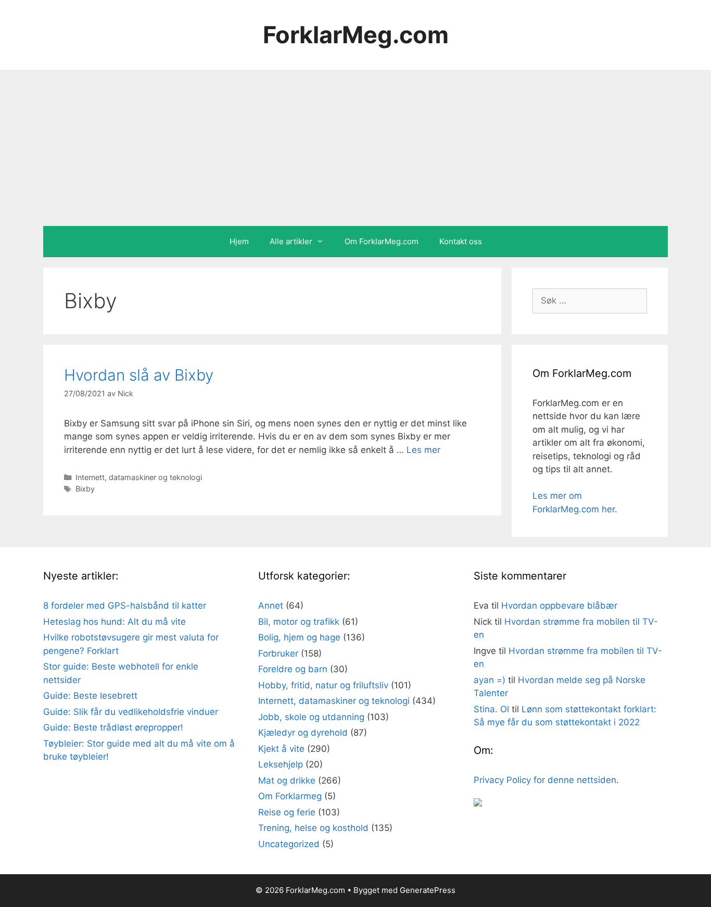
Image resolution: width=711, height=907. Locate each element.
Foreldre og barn (292, 669)
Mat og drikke (286, 780)
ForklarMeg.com (356, 34)
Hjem (239, 241)
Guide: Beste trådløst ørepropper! (113, 727)
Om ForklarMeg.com (381, 241)
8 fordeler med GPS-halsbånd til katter (124, 605)
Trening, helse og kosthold (313, 828)
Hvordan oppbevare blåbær (559, 605)
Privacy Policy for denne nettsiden (545, 780)
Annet (270, 605)
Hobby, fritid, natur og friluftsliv (323, 685)
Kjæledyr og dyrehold (303, 732)
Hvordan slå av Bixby (138, 375)
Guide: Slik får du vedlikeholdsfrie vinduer (130, 712)
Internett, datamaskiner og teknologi (138, 477)
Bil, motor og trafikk (298, 621)
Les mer (423, 450)
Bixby (85, 488)
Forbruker (278, 653)
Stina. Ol (491, 709)
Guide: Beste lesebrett (90, 695)
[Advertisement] (355, 148)
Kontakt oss (460, 241)
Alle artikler (291, 241)
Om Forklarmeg (290, 796)
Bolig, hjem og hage (299, 637)
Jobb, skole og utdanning (311, 717)
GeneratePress (427, 890)
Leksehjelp (280, 764)
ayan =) (489, 680)
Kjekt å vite (281, 749)
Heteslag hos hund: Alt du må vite (114, 621)
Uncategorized (289, 844)
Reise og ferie (286, 812)
